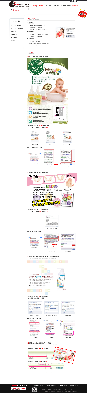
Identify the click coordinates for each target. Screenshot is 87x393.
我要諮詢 (13, 40)
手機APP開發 (47, 385)
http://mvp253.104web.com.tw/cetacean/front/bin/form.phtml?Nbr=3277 (43, 344)
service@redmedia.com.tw (72, 389)
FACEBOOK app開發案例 (17, 28)
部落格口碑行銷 (63, 385)
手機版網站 (41, 385)
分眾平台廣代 (70, 385)
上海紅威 (76, 385)
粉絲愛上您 (13, 31)
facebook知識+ (14, 37)
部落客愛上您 (14, 34)
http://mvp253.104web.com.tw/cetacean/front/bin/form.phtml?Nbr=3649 (43, 258)
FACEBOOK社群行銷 (16, 25)
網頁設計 (36, 385)
